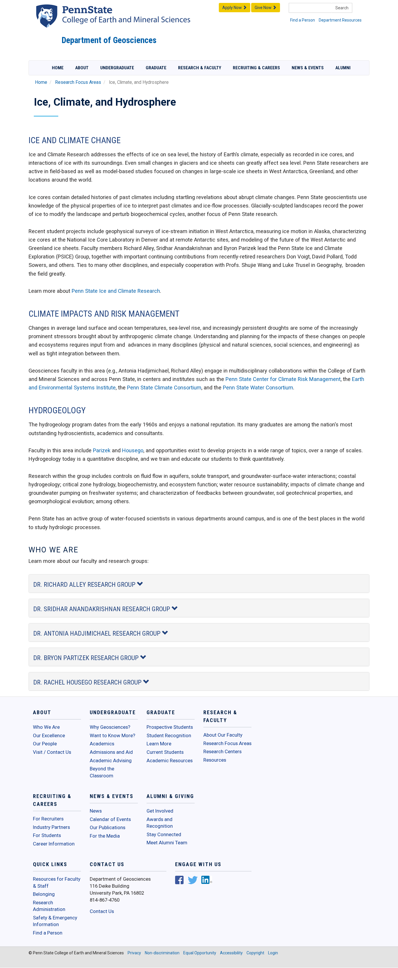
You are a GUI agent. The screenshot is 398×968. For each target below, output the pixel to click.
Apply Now (232, 7)
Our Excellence (49, 735)
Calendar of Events (110, 819)
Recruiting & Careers (256, 67)
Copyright (255, 953)
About (82, 67)
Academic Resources (170, 760)
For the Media (105, 836)
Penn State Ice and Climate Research (116, 291)
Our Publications (107, 827)
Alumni (343, 67)
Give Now (263, 7)
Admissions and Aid (111, 752)
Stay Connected (164, 834)
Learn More (159, 744)
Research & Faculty (199, 67)
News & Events (308, 67)
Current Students (165, 752)
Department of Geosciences (108, 40)
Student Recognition (169, 735)
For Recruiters (48, 819)
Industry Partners (51, 827)
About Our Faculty (222, 735)
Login (273, 953)
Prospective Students (170, 727)
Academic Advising (111, 760)
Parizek (101, 450)
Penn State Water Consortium (258, 387)
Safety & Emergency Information (55, 921)
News (96, 811)
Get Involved (160, 811)
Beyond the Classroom (102, 772)
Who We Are (46, 727)
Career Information (54, 844)
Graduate (156, 67)
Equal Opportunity (199, 953)
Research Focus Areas (78, 82)
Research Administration (49, 906)
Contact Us (102, 911)
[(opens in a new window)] (179, 881)
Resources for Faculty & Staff (56, 882)
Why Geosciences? (110, 727)
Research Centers (222, 751)
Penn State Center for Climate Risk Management (283, 379)
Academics (102, 744)
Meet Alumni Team (167, 842)
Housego (132, 450)
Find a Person (302, 20)
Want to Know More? (112, 735)
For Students (47, 835)
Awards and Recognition (160, 822)
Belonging (44, 894)
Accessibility (231, 953)
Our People (45, 744)
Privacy (134, 953)
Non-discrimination (162, 953)
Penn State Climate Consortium (164, 387)
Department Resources (340, 20)
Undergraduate (117, 67)
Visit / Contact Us (52, 752)
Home (58, 67)
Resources (214, 760)
